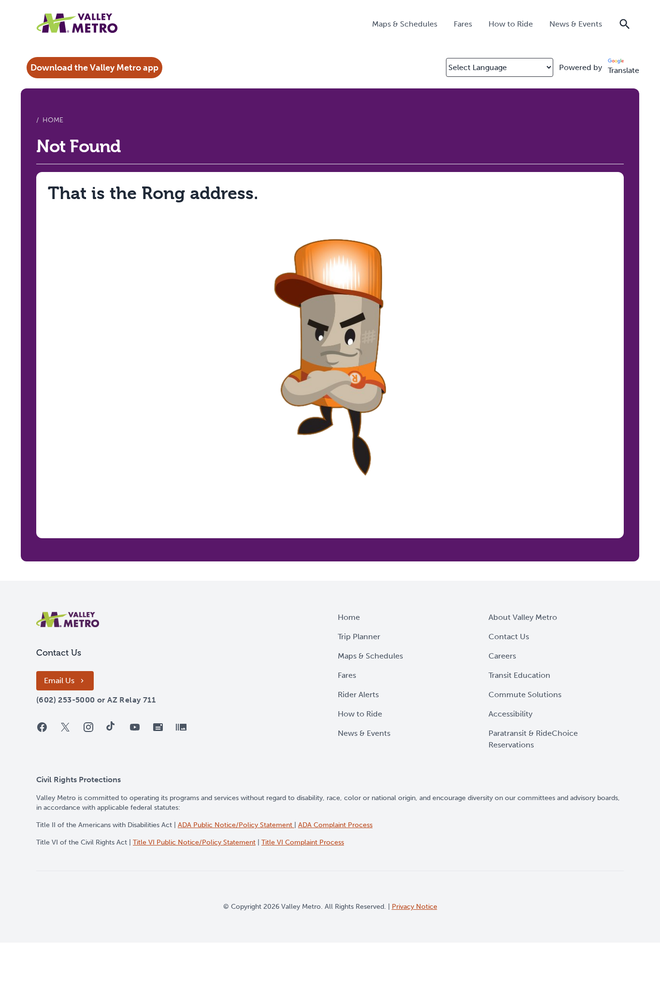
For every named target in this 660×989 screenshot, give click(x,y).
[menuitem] (404, 23)
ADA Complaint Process (335, 825)
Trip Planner (359, 636)
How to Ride (360, 713)
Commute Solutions (524, 694)
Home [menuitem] (53, 120)
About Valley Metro (522, 617)
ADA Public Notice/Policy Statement (236, 825)
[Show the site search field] (624, 23)
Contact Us (508, 636)
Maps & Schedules (370, 655)
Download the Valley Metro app (94, 67)
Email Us (59, 680)
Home (349, 617)
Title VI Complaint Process (302, 842)
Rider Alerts (358, 694)
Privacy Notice (414, 907)
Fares (347, 675)
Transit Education (519, 675)
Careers (502, 655)
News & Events (364, 733)
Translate (623, 70)
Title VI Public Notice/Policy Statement (194, 842)
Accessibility (510, 713)
